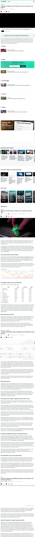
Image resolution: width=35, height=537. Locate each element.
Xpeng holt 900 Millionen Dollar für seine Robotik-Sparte (28, 180)
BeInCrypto (26, 259)
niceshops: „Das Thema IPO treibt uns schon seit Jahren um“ (4, 158)
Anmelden (23, 66)
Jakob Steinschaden (5, 213)
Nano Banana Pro (14, 440)
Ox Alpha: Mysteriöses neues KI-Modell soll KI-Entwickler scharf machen (12, 181)
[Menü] (33, 1)
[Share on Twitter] (3, 11)
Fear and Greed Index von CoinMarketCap (24, 256)
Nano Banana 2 (21, 440)
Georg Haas (3, 481)
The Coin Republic (4, 247)
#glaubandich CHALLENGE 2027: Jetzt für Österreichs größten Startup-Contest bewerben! (21, 158)
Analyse (31, 508)
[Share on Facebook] (1, 11)
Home (9, 1)
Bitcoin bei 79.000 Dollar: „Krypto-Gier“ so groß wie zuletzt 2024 (4, 180)
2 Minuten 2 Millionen (18, 38)
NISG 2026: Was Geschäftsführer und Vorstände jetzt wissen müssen (13, 158)
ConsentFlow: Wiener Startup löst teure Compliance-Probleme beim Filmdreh (29, 158)
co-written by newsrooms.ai (13, 213)
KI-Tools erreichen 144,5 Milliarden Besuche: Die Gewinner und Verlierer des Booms (20, 181)
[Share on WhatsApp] (8, 11)
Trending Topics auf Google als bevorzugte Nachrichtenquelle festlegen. (16, 35)
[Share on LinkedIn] (6, 11)
